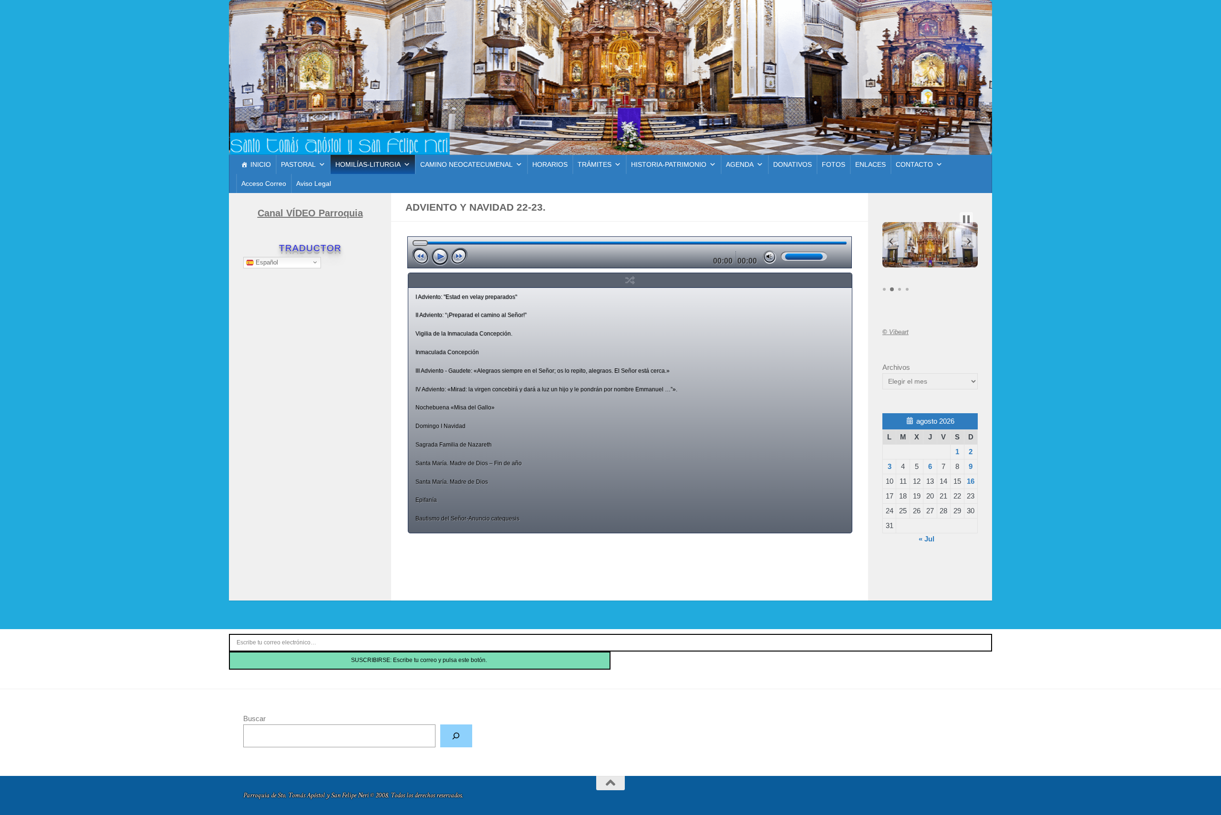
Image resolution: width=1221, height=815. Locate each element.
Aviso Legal (313, 183)
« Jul (926, 539)
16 (970, 481)
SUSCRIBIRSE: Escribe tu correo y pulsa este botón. (419, 660)
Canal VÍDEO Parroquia (310, 213)
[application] (630, 252)
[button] (891, 241)
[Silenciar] (769, 257)
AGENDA (740, 164)
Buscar (254, 718)
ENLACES (870, 164)
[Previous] (420, 256)
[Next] (458, 256)
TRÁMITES (594, 164)
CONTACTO (914, 164)
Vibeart (895, 332)
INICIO (260, 164)
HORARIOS (550, 164)
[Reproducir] (440, 257)
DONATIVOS (792, 164)
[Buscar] (456, 735)
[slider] (804, 256)
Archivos (896, 367)
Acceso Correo (263, 183)
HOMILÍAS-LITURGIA (368, 164)
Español (266, 261)
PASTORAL (298, 164)
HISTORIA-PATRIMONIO (668, 164)
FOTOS (833, 164)
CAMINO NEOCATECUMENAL (466, 164)
